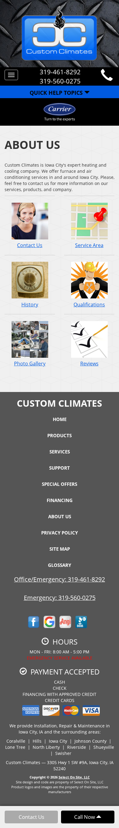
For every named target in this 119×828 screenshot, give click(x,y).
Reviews (89, 363)
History (29, 304)
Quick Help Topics (57, 92)
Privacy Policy (59, 533)
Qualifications (89, 304)
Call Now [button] (85, 816)
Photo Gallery (29, 363)
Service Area (89, 245)
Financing (60, 500)
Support (59, 468)
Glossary (59, 565)
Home (60, 419)
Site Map (59, 549)
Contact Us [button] (31, 816)
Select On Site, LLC (74, 777)
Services (59, 452)
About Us (59, 516)
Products (59, 435)
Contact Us (29, 245)
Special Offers (59, 484)
